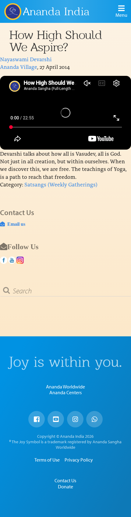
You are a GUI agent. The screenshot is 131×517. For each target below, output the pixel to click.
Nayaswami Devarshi (26, 59)
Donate (65, 486)
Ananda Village (18, 66)
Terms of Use (47, 460)
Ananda (12, 11)
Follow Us (22, 246)
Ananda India (56, 11)
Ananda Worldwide (65, 387)
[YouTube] (56, 419)
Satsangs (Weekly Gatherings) (60, 184)
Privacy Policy (79, 460)
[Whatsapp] (94, 419)
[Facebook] (36, 419)
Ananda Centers (65, 392)
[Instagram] (75, 419)
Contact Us (65, 480)
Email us (15, 223)
